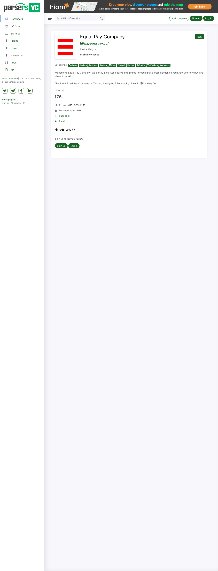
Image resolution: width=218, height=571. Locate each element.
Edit (199, 36)
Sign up (196, 18)
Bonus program (9, 99)
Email (62, 121)
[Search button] (101, 18)
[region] (22, 285)
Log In (208, 18)
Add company (179, 18)
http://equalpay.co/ (94, 43)
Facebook (64, 115)
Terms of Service (10, 78)
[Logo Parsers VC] (22, 7)
